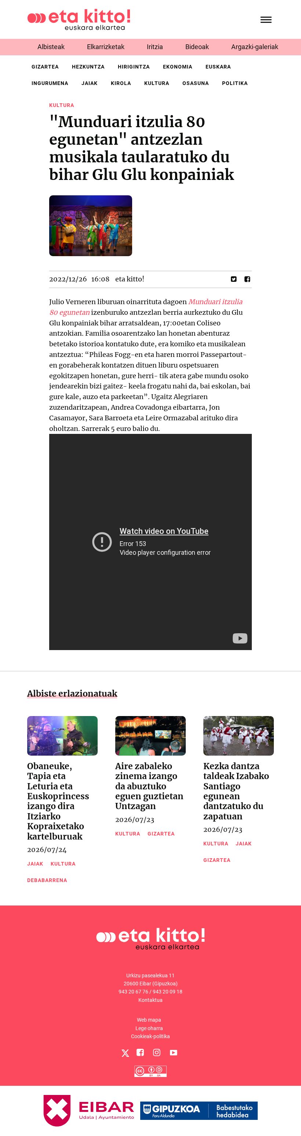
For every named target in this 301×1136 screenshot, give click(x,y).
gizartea (45, 67)
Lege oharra (149, 1028)
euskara (218, 67)
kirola (121, 83)
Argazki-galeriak (254, 47)
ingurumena (50, 83)
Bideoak (197, 47)
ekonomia (177, 67)
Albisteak (51, 47)
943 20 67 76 (133, 992)
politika (235, 83)
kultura (156, 83)
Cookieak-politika (150, 1036)
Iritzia (155, 47)
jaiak (89, 83)
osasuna (195, 83)
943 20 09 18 (167, 992)
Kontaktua (150, 1000)
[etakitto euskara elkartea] (78, 19)
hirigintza (134, 67)
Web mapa (149, 1020)
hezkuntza (88, 67)
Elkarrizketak (105, 47)
